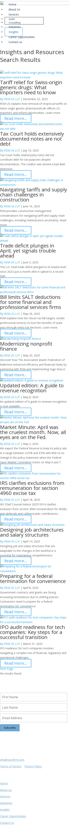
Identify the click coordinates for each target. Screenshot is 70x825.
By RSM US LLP (10, 150)
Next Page (6, 669)
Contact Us (7, 823)
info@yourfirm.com (12, 760)
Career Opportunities (13, 816)
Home (4, 783)
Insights (5, 809)
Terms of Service (10, 766)
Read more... (15, 118)
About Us (6, 790)
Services (5, 796)
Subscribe (10, 727)
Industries (6, 803)
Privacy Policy (33, 766)
